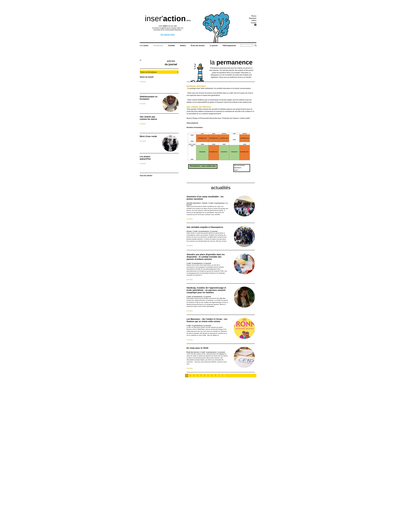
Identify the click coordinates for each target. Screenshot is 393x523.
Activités (171, 45)
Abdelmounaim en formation (148, 97)
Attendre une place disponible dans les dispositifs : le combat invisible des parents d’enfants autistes (206, 256)
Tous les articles (146, 175)
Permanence (158, 45)
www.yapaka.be (192, 123)
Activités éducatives (194, 203)
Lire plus (143, 81)
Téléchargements (229, 45)
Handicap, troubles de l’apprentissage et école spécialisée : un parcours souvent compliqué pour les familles (206, 290)
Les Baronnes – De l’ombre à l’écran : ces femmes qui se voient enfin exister (207, 320)
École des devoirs (198, 45)
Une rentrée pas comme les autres (148, 118)
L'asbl (211, 203)
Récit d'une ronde (148, 136)
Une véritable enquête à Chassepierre (205, 227)
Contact (253, 23)
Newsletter (252, 18)
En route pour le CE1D (197, 348)
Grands (204, 203)
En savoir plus (168, 34)
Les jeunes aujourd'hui (145, 157)
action (146, 45)
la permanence (219, 203)
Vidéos (254, 20)
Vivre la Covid (146, 77)
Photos (253, 16)
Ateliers (183, 45)
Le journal (213, 45)
